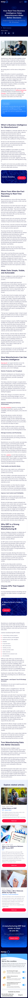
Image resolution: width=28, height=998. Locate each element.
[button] (21, 2)
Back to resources (7, 27)
